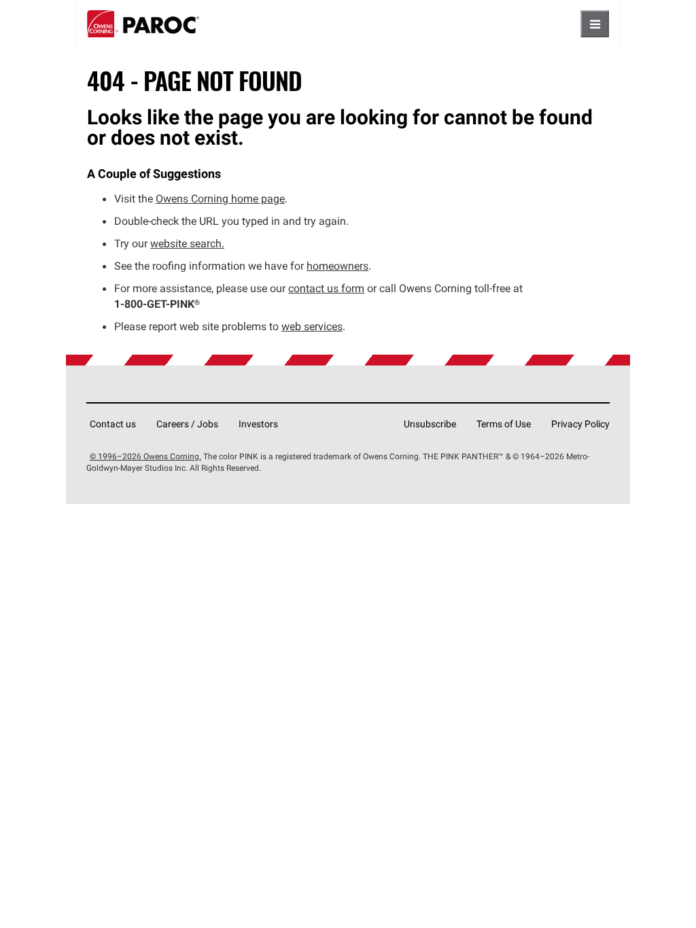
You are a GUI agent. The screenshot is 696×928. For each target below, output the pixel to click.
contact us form (326, 288)
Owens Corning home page (220, 198)
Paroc (143, 23)
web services (312, 326)
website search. (187, 243)
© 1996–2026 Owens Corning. (145, 456)
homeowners (337, 265)
